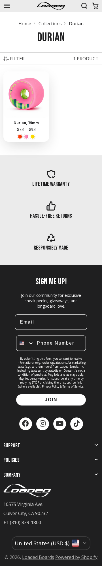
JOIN (51, 399)
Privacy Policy (50, 386)
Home (24, 23)
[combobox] (25, 343)
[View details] (51, 178)
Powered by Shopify (76, 557)
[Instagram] (42, 423)
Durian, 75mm (26, 106)
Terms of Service (73, 386)
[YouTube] (59, 423)
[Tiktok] (76, 423)
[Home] (51, 6)
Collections (50, 23)
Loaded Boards (38, 557)
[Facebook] (25, 423)
